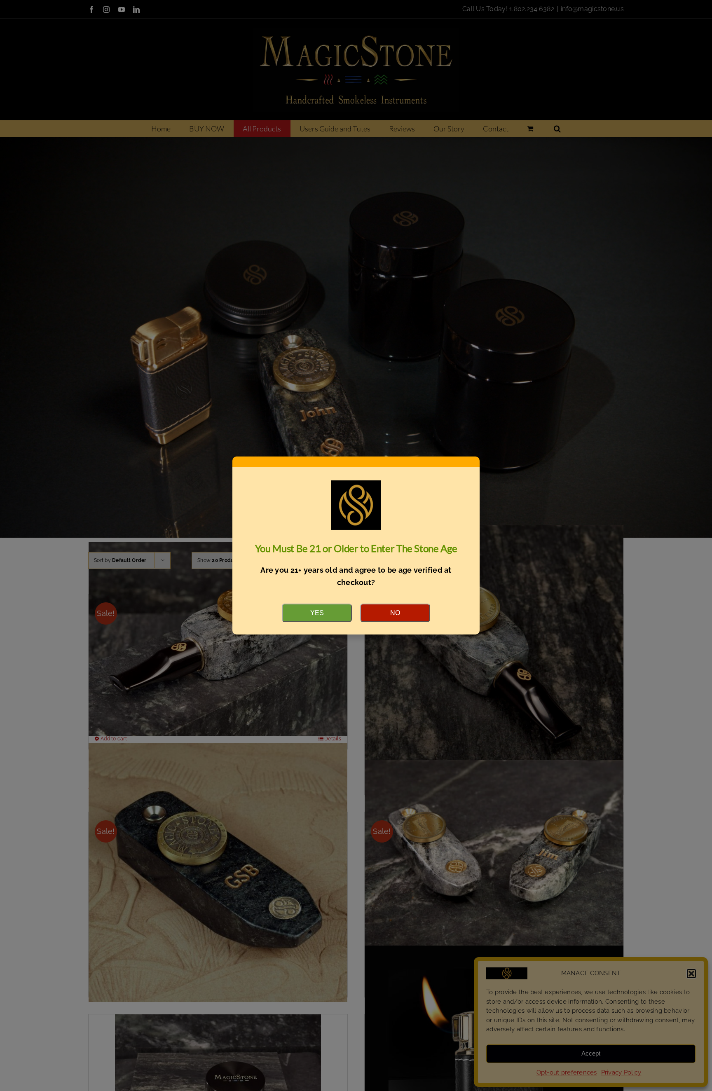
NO (395, 612)
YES (317, 612)
